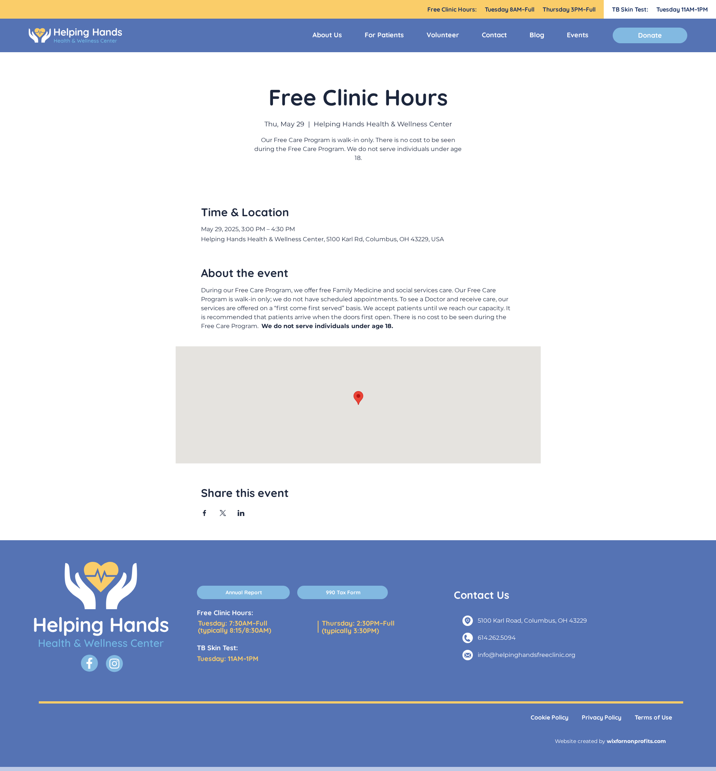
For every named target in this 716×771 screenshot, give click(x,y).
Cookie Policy (549, 717)
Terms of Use (653, 717)
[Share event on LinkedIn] (241, 513)
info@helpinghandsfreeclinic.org (526, 654)
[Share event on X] (222, 513)
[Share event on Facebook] (204, 513)
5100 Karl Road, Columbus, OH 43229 (532, 620)
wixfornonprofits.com (636, 741)
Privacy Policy (601, 717)
